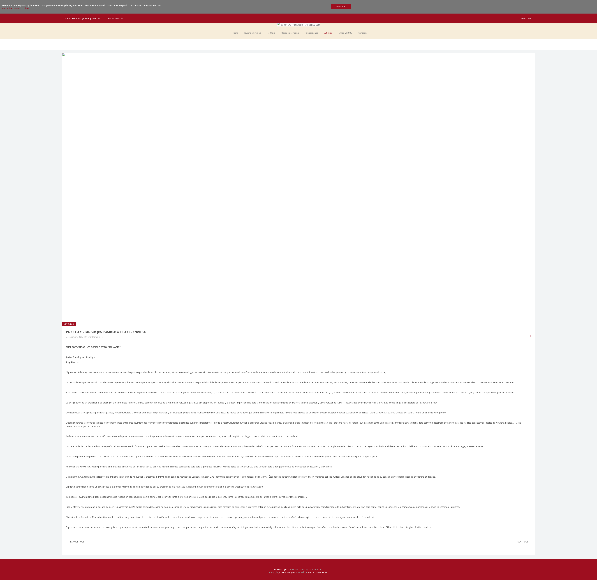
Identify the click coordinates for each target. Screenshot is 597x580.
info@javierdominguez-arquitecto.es (82, 18)
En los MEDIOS (345, 32)
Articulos (328, 32)
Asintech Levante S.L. (318, 572)
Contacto (362, 32)
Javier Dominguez (287, 572)
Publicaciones (311, 32)
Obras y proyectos (290, 32)
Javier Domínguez (252, 32)
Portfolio (271, 32)
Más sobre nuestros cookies (15, 8)
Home (235, 32)
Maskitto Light (280, 569)
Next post (523, 541)
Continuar (340, 6)
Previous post (76, 541)
